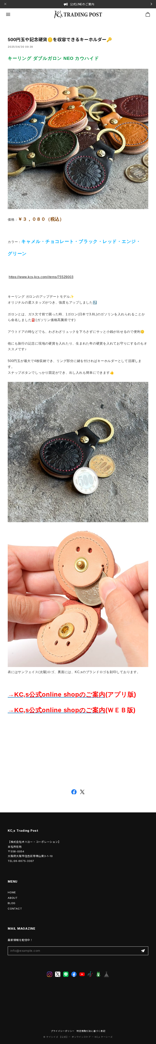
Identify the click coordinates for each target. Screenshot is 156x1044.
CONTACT (15, 908)
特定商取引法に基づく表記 (91, 1031)
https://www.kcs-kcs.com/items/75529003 (41, 277)
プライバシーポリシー (63, 1031)
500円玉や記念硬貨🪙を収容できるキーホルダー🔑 (60, 39)
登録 (143, 951)
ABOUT (13, 897)
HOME (12, 892)
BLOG (11, 903)
